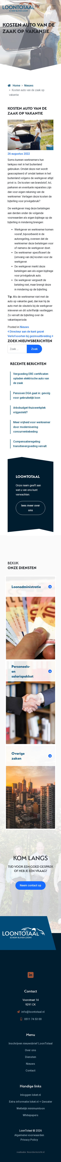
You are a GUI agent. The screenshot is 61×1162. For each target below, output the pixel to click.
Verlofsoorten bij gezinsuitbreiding (30, 336)
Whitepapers (30, 1115)
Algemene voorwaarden (29, 1135)
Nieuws (28, 85)
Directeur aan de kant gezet (26, 331)
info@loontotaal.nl (33, 1011)
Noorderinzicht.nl (35, 1152)
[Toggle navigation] (53, 6)
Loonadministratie (26, 586)
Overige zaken (18, 755)
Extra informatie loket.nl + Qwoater (30, 1101)
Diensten (30, 1057)
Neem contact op (30, 885)
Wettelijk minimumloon (30, 1108)
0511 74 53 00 (33, 1019)
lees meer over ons (30, 508)
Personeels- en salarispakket (22, 671)
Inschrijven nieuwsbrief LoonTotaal (31, 1043)
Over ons (30, 1050)
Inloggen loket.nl (30, 1095)
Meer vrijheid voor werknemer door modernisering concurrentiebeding (31, 427)
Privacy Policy (29, 1139)
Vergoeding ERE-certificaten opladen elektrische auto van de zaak (31, 378)
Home (16, 85)
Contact (30, 1070)
